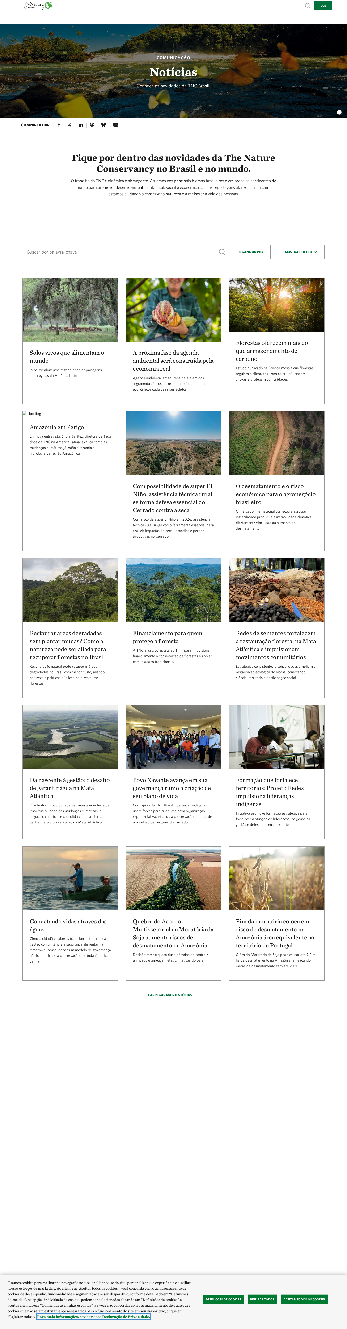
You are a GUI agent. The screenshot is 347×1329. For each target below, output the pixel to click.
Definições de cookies (223, 1299)
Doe (323, 5)
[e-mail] (116, 125)
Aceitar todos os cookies (305, 1299)
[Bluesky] (103, 125)
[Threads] (92, 125)
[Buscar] (222, 252)
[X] (69, 125)
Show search (308, 5)
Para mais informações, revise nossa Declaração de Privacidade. (93, 1316)
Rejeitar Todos (262, 1299)
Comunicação (173, 57)
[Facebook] (59, 125)
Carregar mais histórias (170, 995)
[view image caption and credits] (339, 111)
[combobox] (252, 252)
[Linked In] (81, 125)
